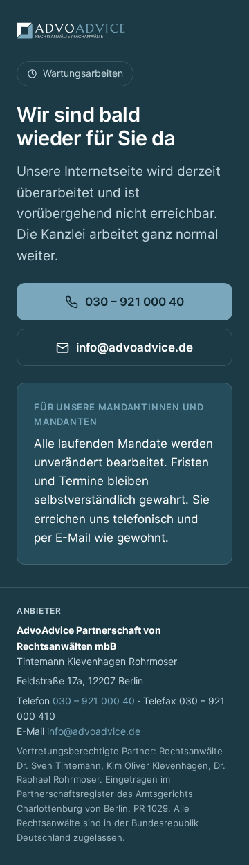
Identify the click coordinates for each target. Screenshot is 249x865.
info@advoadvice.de (134, 347)
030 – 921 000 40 (134, 302)
